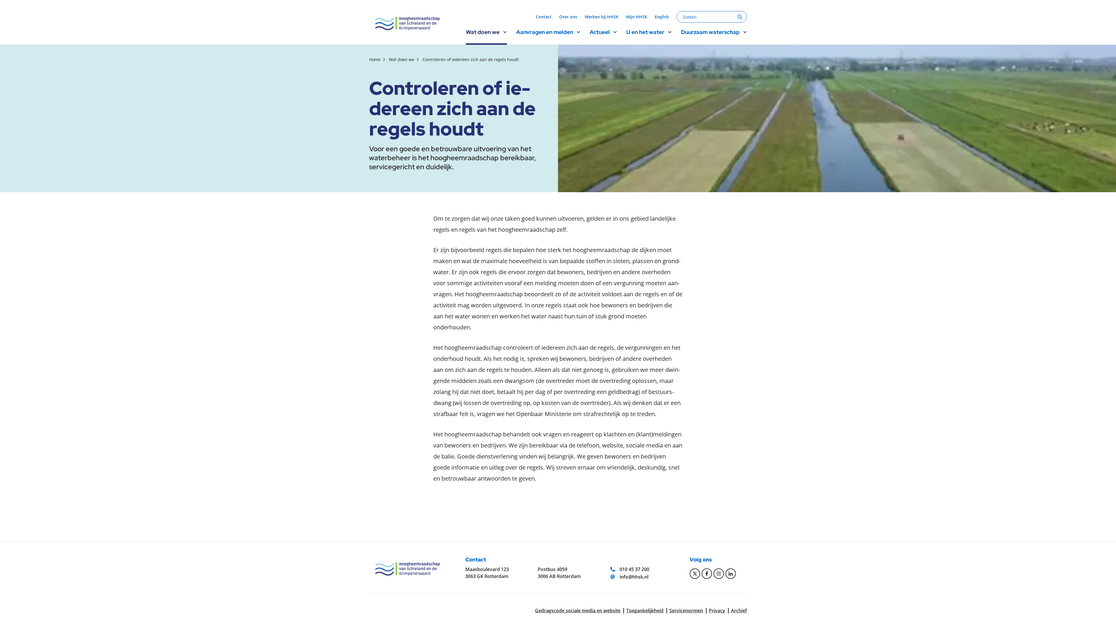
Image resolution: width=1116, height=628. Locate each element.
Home (374, 59)
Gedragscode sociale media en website (577, 610)
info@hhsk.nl (634, 577)
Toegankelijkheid (644, 610)
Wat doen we (401, 59)
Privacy (717, 610)
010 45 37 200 (634, 569)
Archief (739, 610)
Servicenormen (686, 610)
